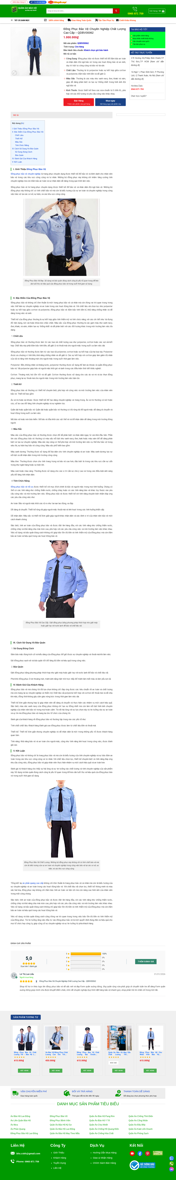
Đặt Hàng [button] (24, 1070)
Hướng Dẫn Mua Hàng (104, 1152)
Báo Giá (113, 1063)
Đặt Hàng (79, 101)
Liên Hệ (57, 1168)
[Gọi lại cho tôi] (171, 1163)
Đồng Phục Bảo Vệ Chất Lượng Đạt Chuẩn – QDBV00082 (88, 1053)
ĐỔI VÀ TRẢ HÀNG (82, 1091)
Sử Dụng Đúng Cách (23, 152)
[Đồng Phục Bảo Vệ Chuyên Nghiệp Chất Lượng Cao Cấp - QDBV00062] (36, 981)
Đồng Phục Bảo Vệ (36, 169)
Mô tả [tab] (16, 115)
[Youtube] (132, 1153)
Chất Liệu (19, 135)
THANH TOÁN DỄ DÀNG (137, 1091)
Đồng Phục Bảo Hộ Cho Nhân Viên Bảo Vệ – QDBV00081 (151, 1053)
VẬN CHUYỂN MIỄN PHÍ (33, 1091)
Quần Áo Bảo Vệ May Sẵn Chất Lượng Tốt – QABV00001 (119, 1053)
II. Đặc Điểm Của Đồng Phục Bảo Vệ (27, 132)
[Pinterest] (147, 1153)
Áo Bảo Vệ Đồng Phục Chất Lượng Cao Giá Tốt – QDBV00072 (56, 1053)
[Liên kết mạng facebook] (171, 1169)
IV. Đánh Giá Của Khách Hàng (24, 158)
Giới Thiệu (58, 1152)
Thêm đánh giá (146, 961)
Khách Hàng (59, 1158)
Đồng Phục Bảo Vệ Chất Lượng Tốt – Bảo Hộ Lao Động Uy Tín (25, 1053)
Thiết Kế (18, 138)
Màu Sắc (19, 142)
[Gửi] (116, 11)
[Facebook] (140, 1153)
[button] (157, 11)
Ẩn (22, 123)
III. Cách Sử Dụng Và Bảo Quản (25, 149)
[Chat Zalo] (171, 1158)
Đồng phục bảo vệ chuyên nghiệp (26, 174)
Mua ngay (110, 101)
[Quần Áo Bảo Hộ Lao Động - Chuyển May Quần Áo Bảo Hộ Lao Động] (27, 11)
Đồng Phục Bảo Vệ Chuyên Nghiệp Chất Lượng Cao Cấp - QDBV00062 (67, 981)
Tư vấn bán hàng (39, 2)
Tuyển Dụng (59, 1163)
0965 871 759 (137, 89)
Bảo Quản (19, 155)
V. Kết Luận (17, 162)
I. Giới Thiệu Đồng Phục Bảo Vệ (25, 129)
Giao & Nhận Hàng (102, 1158)
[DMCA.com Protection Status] (158, 1153)
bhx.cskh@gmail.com (28, 1153)
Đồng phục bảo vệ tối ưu (22, 487)
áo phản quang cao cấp (32, 883)
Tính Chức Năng (22, 145)
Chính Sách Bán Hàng (104, 1163)
